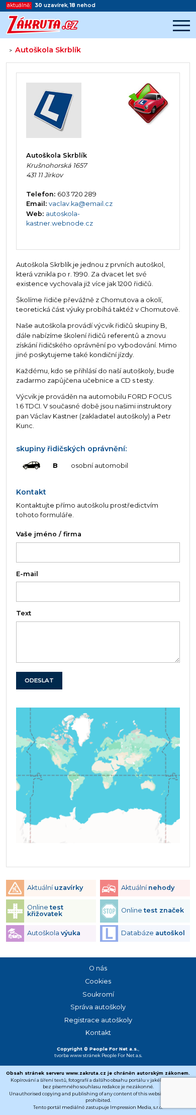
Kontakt (98, 1032)
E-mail (27, 574)
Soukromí (98, 994)
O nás (98, 968)
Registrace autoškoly (98, 1020)
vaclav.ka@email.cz (81, 203)
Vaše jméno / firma (48, 534)
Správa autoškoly (98, 1007)
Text (23, 613)
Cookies (98, 981)
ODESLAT (39, 680)
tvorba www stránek (77, 1055)
